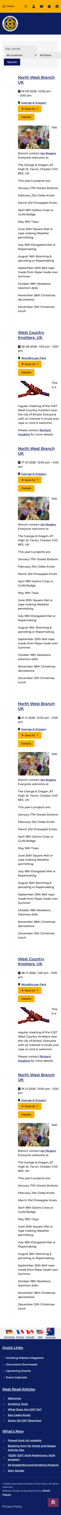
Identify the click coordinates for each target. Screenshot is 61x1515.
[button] (8, 6)
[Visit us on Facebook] (57, 6)
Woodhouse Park (33, 358)
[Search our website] (25, 6)
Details (26, 117)
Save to (30, 109)
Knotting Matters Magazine (25, 1357)
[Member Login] (33, 6)
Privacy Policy (12, 1506)
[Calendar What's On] (49, 6)
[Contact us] (41, 6)
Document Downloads (21, 1364)
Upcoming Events (18, 1370)
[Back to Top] (53, 1502)
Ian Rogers (48, 153)
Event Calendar (16, 1377)
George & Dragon (33, 103)
